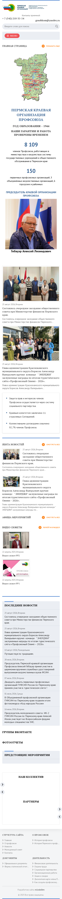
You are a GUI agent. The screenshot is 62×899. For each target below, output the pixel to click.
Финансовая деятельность (46, 863)
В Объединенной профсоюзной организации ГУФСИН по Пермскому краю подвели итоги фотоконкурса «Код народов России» (27, 700)
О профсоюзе (11, 843)
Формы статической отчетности (18, 866)
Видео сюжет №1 (11, 583)
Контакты (9, 853)
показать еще (53, 46)
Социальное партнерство (45, 869)
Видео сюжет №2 (11, 555)
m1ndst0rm (40, 890)
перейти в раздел (51, 527)
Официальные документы (16, 863)
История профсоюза (43, 840)
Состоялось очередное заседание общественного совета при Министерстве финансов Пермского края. (30, 311)
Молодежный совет (13, 849)
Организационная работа (45, 873)
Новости (8, 846)
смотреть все (53, 444)
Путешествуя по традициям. (19, 653)
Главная (8, 840)
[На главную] (24, 8)
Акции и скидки (41, 876)
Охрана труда (40, 866)
